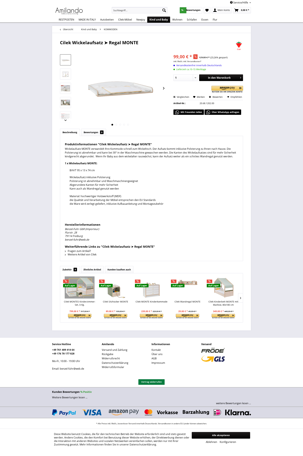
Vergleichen (182, 96)
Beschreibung (69, 132)
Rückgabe (107, 354)
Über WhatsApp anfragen (225, 112)
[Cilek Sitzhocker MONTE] (115, 287)
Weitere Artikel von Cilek (81, 254)
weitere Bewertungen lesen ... (233, 403)
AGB (154, 358)
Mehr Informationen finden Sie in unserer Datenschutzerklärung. (118, 444)
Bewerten (217, 96)
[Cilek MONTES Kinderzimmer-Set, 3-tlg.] (79, 287)
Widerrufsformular (113, 367)
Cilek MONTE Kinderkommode (151, 301)
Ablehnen (211, 442)
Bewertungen (93, 132)
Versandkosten (164, 423)
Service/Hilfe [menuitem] (241, 2)
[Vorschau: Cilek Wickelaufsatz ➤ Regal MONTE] (65, 59)
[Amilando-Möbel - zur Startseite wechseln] (69, 11)
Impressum (158, 363)
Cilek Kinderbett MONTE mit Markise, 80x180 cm (223, 303)
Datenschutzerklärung (115, 363)
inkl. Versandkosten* (192, 61)
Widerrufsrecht (111, 358)
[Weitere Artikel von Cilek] (239, 45)
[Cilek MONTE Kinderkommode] (151, 287)
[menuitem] (139, 10)
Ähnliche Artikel (92, 269)
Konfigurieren (228, 442)
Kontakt (156, 350)
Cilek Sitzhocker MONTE (115, 301)
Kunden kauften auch (119, 269)
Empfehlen (236, 96)
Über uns (157, 354)
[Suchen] (164, 10)
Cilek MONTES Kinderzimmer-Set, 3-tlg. (79, 303)
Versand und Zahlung (114, 350)
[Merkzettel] (207, 10)
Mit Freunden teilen (191, 112)
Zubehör (69, 269)
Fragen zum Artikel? (79, 251)
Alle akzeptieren (221, 435)
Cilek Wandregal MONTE (187, 301)
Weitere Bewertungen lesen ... (69, 397)
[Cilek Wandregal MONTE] (187, 287)
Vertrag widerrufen (151, 381)
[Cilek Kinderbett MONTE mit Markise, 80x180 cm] (223, 287)
